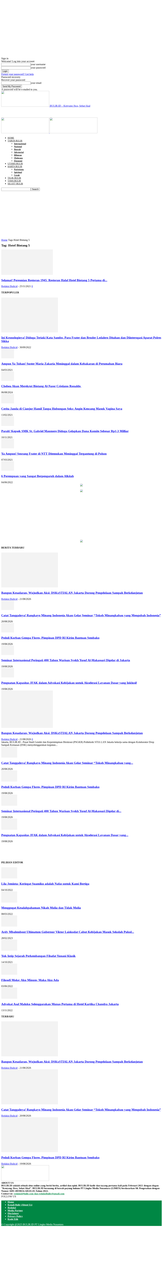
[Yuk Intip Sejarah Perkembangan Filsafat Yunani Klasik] (9, 950)
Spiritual (18, 172)
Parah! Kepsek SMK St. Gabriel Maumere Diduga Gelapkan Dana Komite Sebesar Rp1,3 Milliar (65, 431)
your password (38, 67)
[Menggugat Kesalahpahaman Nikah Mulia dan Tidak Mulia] (9, 901)
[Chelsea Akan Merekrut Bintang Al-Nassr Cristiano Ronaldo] (7, 380)
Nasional (18, 146)
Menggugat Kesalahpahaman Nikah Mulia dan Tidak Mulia (41, 907)
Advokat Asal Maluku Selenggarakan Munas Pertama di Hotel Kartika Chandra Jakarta (60, 1004)
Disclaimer (13, 1213)
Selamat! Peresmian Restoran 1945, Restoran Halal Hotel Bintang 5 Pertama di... (54, 280)
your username (38, 64)
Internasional (20, 143)
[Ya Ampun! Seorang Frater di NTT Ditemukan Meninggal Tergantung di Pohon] (7, 447)
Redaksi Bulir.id (9, 286)
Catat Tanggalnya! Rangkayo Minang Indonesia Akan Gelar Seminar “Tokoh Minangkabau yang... (67, 763)
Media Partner (15, 1210)
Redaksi (12, 1207)
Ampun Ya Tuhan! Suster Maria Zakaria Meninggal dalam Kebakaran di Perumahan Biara (61, 363)
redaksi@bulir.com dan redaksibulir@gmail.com (39, 1193)
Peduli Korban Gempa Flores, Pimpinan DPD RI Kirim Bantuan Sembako (50, 637)
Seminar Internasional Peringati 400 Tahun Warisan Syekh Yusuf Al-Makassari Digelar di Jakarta (65, 660)
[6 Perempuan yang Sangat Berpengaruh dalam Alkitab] (7, 470)
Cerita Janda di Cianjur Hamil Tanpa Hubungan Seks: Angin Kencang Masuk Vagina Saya (61, 408)
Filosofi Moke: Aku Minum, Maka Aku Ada (30, 980)
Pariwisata (19, 169)
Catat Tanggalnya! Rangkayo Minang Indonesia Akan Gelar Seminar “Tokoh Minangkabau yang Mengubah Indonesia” (81, 615)
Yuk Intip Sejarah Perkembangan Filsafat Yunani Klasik (38, 956)
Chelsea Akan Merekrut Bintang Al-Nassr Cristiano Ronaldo (41, 386)
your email (36, 83)
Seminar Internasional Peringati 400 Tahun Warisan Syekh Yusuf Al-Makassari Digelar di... (61, 811)
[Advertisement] (38, 112)
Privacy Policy (15, 1216)
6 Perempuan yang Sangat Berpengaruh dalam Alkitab (37, 476)
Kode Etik (13, 1219)
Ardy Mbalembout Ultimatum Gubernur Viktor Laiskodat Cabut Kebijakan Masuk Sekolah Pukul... (67, 932)
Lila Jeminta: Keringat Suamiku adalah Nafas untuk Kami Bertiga (45, 883)
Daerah (17, 149)
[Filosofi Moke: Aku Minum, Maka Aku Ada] (9, 974)
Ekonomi (18, 161)
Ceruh (17, 175)
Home (11, 138)
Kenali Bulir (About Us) (20, 1205)
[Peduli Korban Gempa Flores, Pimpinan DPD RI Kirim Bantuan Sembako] (7, 631)
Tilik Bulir (14, 178)
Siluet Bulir (15, 184)
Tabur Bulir (15, 141)
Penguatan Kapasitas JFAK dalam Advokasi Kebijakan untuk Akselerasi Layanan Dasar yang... (64, 835)
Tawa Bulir (14, 181)
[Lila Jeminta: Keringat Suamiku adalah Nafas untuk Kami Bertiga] (9, 877)
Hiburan (18, 155)
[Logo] (25, 132)
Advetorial (19, 152)
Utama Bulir (15, 163)
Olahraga (18, 158)
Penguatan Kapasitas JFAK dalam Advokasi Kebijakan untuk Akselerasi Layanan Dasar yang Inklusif (69, 682)
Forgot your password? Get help (17, 74)
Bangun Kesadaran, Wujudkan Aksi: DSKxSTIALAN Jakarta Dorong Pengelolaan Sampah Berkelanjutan (72, 592)
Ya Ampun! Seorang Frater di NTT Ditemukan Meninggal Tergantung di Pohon (54, 453)
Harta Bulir (15, 166)
